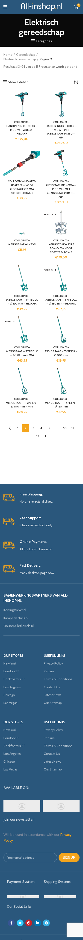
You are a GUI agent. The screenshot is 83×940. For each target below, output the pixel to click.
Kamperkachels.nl (15, 618)
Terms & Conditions (58, 679)
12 (37, 436)
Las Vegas (10, 703)
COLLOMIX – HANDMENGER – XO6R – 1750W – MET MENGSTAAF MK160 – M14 (61, 129)
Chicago (9, 695)
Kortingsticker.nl (14, 610)
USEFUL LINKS (54, 655)
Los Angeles (12, 687)
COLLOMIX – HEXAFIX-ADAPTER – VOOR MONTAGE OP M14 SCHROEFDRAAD (22, 186)
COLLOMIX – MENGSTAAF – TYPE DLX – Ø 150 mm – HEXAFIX (61, 299)
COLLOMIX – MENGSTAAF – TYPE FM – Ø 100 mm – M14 (22, 402)
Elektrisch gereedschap (19, 59)
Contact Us (52, 687)
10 (65, 428)
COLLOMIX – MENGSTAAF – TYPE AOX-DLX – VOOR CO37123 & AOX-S (61, 246)
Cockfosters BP (14, 679)
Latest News (52, 695)
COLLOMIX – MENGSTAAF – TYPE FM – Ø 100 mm (61, 351)
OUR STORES (13, 655)
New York (9, 663)
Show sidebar (18, 82)
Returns (49, 671)
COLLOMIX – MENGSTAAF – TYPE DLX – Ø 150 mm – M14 (22, 351)
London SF (11, 671)
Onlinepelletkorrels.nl (18, 626)
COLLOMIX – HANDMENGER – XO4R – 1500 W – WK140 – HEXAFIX (21, 127)
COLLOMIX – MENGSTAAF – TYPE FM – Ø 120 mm (61, 402)
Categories (44, 41)
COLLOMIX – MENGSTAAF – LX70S (22, 242)
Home (7, 55)
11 (72, 428)
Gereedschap (25, 55)
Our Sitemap (53, 703)
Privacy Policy (53, 663)
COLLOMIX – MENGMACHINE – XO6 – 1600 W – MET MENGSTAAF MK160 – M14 (61, 188)
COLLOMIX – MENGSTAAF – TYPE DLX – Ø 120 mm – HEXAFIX (22, 299)
